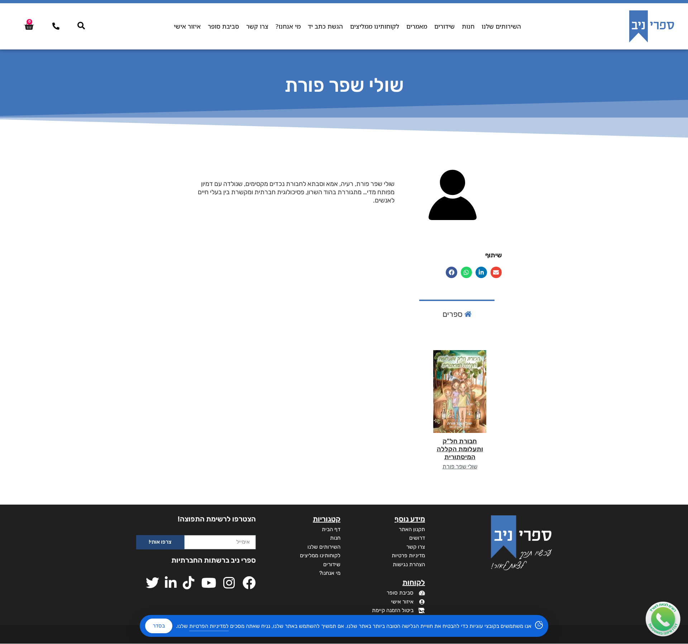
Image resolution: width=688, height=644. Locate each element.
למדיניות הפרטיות (209, 626)
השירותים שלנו (501, 26)
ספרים (453, 314)
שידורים (444, 26)
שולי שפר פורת (460, 466)
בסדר (159, 625)
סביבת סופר (223, 26)
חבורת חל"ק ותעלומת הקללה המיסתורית (460, 449)
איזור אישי (187, 26)
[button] (496, 272)
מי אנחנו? (288, 26)
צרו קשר (257, 26)
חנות (468, 26)
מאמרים (416, 26)
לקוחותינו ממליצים (374, 26)
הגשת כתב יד (325, 26)
